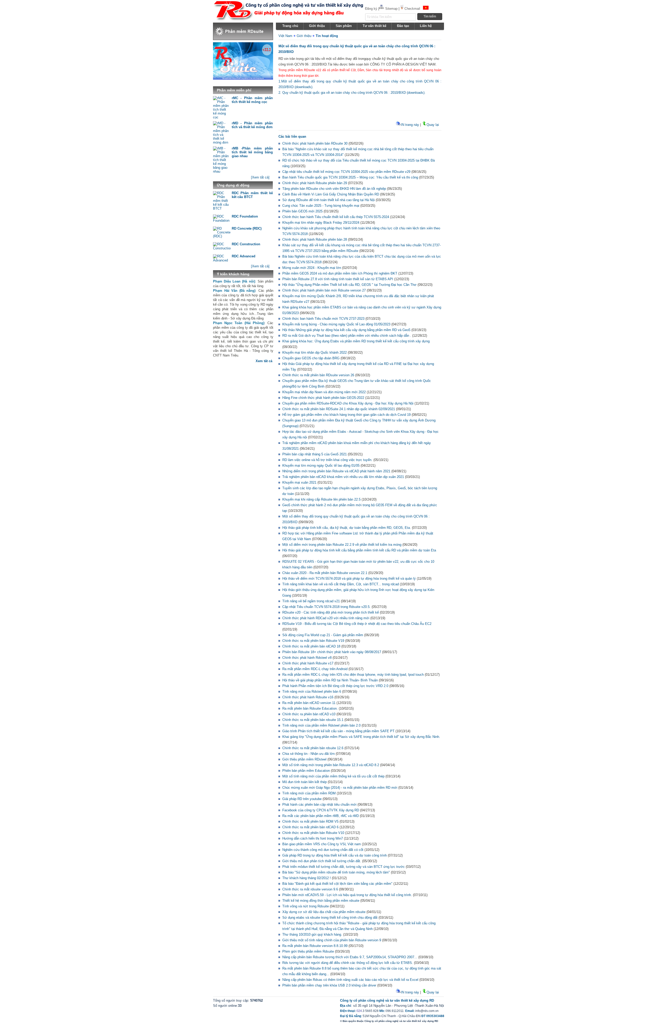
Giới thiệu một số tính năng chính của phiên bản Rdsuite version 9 (331, 940)
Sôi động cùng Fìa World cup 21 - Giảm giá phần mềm (322, 635)
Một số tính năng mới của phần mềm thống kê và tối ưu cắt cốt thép (333, 776)
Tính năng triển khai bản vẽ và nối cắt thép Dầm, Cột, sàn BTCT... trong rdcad (340, 584)
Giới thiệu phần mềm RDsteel (304, 759)
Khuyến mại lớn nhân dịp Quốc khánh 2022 (314, 352)
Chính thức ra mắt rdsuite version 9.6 (310, 889)
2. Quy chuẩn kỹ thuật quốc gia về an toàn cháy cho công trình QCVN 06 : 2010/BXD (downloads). (352, 93)
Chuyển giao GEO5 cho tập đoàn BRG (311, 358)
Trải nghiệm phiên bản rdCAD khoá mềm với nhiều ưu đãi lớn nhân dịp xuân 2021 (343, 477)
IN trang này (410, 125)
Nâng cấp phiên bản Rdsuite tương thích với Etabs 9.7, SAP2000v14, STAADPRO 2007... (349, 957)
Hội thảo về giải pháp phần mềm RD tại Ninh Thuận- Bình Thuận (330, 680)
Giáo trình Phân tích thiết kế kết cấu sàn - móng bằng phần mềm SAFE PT (338, 731)
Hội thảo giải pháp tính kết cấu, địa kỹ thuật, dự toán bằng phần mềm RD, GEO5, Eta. (346, 528)
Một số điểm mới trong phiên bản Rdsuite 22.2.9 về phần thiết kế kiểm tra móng (341, 545)
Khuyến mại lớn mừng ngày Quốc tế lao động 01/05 (321, 465)
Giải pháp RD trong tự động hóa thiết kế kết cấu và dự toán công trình (334, 855)
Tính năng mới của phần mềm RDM (309, 793)
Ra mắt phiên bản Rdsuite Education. (310, 708)
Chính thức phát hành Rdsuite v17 (307, 663)
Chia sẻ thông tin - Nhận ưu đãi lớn (308, 754)
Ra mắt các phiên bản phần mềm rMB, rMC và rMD (320, 816)
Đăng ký (371, 9)
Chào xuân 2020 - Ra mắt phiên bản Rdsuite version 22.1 (324, 573)
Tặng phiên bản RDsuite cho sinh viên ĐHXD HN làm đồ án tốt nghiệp (334, 189)
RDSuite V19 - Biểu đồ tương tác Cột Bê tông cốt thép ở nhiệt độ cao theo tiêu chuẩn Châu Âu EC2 (356, 624)
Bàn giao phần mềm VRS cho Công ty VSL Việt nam (321, 844)
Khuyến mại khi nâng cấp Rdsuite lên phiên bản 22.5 (321, 499)
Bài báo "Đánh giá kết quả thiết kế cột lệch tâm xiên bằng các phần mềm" (337, 884)
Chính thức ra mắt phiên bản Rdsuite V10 (313, 833)
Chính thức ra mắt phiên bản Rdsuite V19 (313, 641)
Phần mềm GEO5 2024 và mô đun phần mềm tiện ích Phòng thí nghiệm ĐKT (339, 273)
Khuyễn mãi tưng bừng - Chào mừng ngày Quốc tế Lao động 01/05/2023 (336, 324)
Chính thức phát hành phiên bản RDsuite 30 (314, 143)
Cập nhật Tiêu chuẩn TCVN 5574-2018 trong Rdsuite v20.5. (326, 607)
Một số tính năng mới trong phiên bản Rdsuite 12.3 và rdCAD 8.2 (330, 765)
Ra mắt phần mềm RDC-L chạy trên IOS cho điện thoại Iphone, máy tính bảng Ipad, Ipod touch (353, 674)
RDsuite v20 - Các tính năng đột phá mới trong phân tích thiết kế (330, 612)
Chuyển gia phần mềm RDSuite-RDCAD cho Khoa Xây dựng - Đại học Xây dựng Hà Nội (347, 403)
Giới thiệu (304, 36)
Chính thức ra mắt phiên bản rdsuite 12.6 (312, 748)
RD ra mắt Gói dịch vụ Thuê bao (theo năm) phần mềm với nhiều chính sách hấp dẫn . (346, 335)
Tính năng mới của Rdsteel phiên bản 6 (311, 691)
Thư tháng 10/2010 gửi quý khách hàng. (312, 934)
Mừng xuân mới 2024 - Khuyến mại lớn (311, 268)
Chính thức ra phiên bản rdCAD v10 (308, 714)
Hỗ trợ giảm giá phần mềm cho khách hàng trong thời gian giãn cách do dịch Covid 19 (346, 415)
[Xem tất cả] (260, 177)
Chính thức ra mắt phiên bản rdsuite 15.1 (312, 720)
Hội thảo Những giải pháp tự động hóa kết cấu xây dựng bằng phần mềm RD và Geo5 (346, 330)
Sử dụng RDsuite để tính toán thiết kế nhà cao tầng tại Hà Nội (328, 200)
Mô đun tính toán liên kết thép (304, 782)
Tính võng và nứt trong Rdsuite (305, 906)
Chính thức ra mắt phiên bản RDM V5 (310, 821)
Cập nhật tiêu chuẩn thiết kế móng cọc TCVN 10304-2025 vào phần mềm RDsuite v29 (346, 172)
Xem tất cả (264, 361)
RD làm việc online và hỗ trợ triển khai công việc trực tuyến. (327, 460)
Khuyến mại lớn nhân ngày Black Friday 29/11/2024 (320, 222)
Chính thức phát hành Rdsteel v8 (307, 658)
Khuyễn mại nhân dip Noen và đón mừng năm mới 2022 (324, 392)
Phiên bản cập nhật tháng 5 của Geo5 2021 (314, 454)
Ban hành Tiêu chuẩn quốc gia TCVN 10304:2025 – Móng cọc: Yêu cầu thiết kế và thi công (350, 177)
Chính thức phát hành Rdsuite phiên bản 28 (314, 239)
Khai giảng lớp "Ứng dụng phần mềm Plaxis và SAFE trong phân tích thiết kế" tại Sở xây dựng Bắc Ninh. (361, 737)
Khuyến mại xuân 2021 (299, 482)
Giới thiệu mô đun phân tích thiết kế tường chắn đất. (321, 861)
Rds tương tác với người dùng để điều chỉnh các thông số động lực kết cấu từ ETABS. (347, 963)
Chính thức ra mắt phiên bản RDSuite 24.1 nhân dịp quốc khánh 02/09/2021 (338, 409)
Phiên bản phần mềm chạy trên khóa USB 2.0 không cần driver (329, 985)
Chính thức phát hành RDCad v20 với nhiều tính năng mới (326, 618)
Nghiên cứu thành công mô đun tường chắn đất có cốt (322, 850)
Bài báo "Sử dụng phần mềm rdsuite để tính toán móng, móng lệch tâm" (336, 872)
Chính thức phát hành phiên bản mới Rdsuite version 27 (324, 290)
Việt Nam (285, 36)
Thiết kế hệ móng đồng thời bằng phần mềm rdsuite (320, 901)
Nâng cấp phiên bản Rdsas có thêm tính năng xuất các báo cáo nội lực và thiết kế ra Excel (350, 980)
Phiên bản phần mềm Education (306, 771)
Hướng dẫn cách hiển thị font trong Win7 (312, 838)
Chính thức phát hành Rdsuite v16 (307, 697)
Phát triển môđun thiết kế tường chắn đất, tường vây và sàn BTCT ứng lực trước (343, 867)
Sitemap (391, 9)
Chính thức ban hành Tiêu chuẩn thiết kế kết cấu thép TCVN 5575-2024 (335, 217)
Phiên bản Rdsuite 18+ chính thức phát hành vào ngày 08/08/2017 (331, 652)
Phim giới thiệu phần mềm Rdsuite (308, 951)
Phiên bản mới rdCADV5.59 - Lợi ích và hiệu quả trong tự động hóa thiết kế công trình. (347, 895)
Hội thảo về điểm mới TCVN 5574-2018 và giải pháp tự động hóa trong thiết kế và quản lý (349, 578)
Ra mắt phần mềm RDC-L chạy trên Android (314, 669)
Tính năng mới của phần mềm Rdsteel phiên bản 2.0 (321, 725)
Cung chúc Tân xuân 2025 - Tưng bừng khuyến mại (320, 206)
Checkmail (412, 9)
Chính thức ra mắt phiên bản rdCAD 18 (311, 646)
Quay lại (433, 125)
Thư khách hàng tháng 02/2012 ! (306, 878)
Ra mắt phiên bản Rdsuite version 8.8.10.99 (314, 946)
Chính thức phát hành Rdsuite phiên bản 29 (314, 183)
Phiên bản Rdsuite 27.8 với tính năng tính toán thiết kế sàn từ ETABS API (337, 279)
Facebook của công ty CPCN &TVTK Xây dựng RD (320, 810)
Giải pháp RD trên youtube (302, 799)
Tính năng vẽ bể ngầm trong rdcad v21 (311, 601)
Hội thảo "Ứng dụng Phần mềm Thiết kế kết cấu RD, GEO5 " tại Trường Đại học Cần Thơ (349, 285)
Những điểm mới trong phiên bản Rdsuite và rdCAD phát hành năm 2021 (336, 471)
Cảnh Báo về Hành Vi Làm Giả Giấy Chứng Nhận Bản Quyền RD (330, 194)
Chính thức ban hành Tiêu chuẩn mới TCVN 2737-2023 (323, 319)
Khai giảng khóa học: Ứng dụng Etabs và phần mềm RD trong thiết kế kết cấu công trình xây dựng (356, 341)
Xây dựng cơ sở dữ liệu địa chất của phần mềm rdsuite (323, 912)
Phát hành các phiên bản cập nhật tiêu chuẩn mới (319, 804)
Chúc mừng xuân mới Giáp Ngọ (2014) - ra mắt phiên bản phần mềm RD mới (339, 787)
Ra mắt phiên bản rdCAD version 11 (308, 703)
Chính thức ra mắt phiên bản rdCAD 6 (310, 827)
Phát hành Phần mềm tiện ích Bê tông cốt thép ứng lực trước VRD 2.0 (335, 686)
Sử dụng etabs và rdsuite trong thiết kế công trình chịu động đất (330, 917)
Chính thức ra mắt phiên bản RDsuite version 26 (318, 375)
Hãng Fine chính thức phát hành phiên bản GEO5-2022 (323, 398)
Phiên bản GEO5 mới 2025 (302, 211)
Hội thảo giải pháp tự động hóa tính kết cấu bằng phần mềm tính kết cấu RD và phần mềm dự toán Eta (359, 550)
